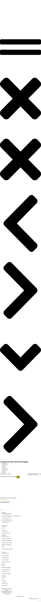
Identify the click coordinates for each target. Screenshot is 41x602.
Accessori (4, 471)
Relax (4, 3)
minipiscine (29, 1)
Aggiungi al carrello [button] (5, 502)
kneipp (1, 3)
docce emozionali (9, 1)
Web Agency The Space (33, 598)
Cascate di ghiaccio (8, 3)
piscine (14, 1)
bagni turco (18, 1)
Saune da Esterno (35, 1)
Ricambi (3, 467)
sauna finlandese (23, 1)
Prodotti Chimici (5, 464)
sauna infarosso (3, 1)
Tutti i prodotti (4, 463)
